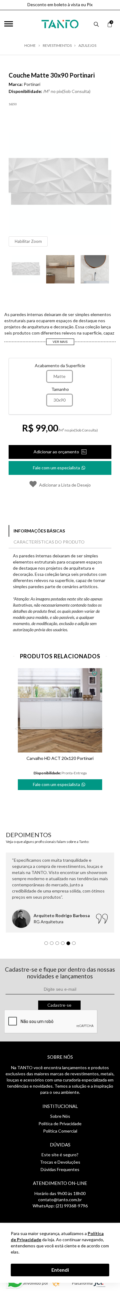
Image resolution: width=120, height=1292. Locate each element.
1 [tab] (48, 945)
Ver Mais (60, 341)
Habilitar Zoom (28, 241)
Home (30, 45)
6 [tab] (75, 945)
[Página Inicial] (60, 22)
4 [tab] (64, 945)
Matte (60, 376)
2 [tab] (53, 945)
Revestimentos (57, 45)
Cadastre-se (59, 1005)
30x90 (60, 400)
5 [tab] (70, 945)
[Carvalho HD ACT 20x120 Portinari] (60, 710)
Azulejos (87, 45)
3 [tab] (59, 945)
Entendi (60, 1270)
